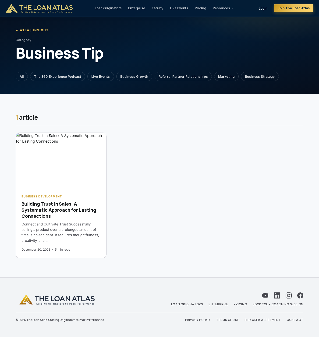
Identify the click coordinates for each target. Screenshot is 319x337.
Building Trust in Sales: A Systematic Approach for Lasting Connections (58, 210)
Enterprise (136, 8)
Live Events (179, 8)
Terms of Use (227, 320)
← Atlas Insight (32, 30)
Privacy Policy (198, 320)
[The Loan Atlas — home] (39, 8)
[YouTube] (265, 295)
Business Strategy (260, 76)
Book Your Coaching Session (278, 304)
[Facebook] (300, 295)
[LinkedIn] (277, 295)
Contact (295, 320)
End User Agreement (263, 320)
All (22, 76)
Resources (221, 8)
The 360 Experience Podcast (57, 76)
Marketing (226, 76)
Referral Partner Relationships (183, 76)
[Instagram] (289, 295)
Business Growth (134, 76)
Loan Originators (108, 8)
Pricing (200, 8)
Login (263, 8)
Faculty (158, 8)
